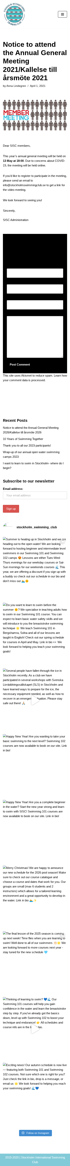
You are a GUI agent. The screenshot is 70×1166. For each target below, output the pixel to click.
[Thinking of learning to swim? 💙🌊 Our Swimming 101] (35, 1029)
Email (11, 282)
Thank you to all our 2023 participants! (27, 445)
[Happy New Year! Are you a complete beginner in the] (35, 832)
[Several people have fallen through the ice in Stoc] (35, 700)
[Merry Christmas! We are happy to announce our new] (35, 897)
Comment (14, 313)
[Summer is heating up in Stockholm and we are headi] (35, 569)
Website (12, 297)
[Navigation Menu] (62, 14)
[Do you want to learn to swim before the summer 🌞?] (35, 635)
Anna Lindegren (16, 85)
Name (12, 266)
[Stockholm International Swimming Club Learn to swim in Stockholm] (14, 14)
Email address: (13, 488)
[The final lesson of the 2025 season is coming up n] (35, 963)
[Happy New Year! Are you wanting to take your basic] (35, 766)
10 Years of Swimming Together (23, 439)
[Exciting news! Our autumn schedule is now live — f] (35, 1095)
